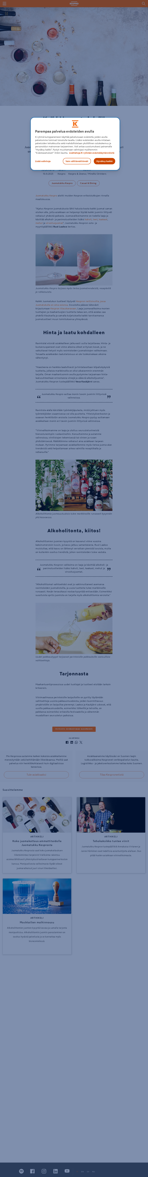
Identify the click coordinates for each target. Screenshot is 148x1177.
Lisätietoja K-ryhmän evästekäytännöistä (91, 153)
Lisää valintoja (43, 161)
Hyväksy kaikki (104, 161)
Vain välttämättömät (76, 161)
